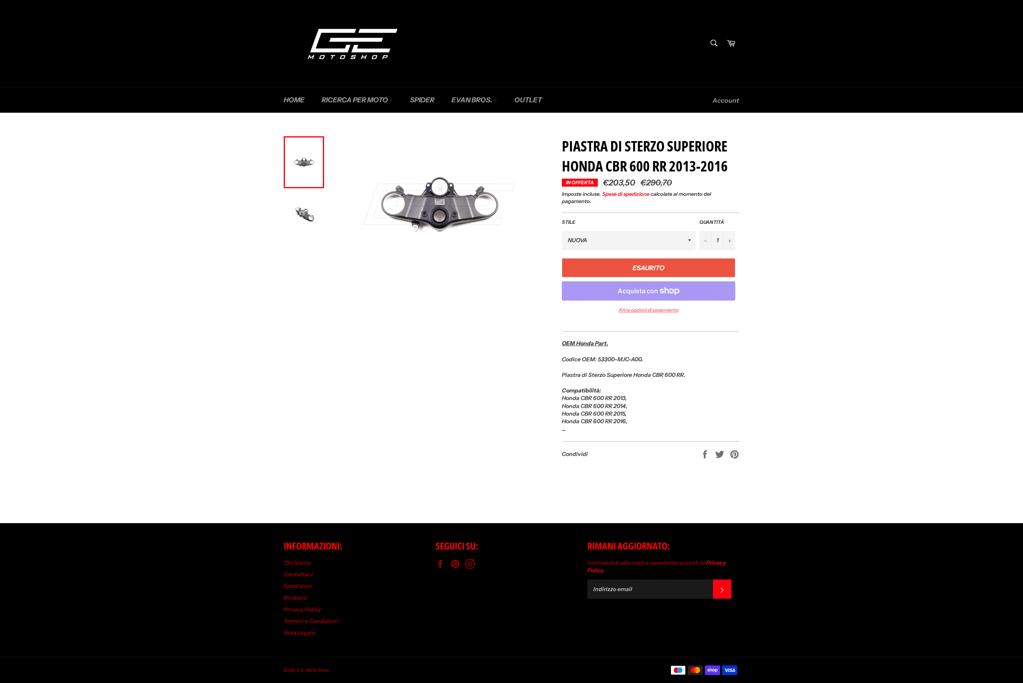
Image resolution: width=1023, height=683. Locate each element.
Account (726, 100)
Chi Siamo (297, 562)
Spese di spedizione (625, 194)
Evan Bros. (473, 100)
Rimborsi (295, 597)
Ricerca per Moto (355, 100)
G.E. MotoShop (313, 670)
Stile (568, 222)
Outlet (528, 100)
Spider (422, 100)
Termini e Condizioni (311, 621)
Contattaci (298, 574)
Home (294, 100)
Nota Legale (299, 632)
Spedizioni (298, 585)
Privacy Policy (302, 609)
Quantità (711, 222)
